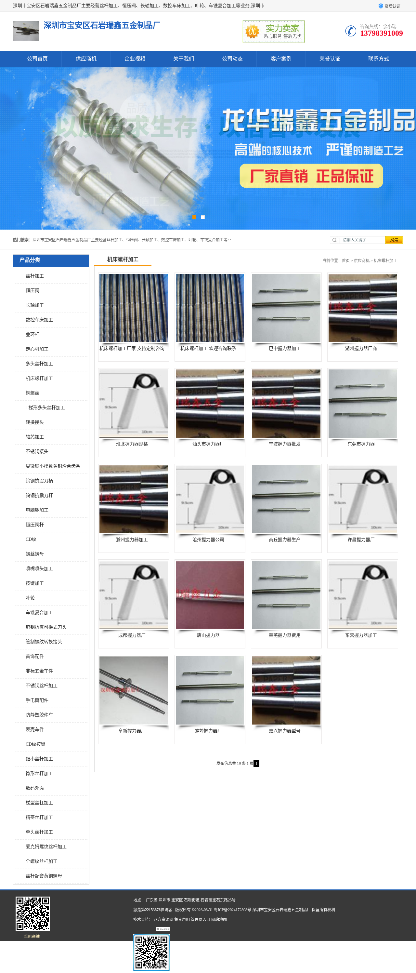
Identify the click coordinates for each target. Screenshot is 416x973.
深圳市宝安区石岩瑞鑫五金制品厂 (281, 910)
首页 (346, 261)
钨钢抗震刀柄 (39, 480)
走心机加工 (37, 349)
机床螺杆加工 (39, 378)
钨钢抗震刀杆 (39, 495)
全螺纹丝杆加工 (42, 861)
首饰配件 (35, 656)
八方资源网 (163, 919)
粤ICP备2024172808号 (232, 910)
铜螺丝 (32, 393)
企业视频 (134, 58)
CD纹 (31, 539)
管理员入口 (200, 919)
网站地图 (219, 919)
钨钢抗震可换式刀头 (46, 627)
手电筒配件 (37, 700)
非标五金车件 (39, 671)
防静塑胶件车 (39, 715)
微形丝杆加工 (39, 773)
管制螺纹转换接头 (44, 641)
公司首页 (37, 58)
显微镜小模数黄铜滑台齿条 (53, 466)
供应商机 (86, 58)
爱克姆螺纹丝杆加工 (46, 846)
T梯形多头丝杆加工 (45, 407)
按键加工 (35, 583)
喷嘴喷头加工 (39, 568)
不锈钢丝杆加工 (42, 685)
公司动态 (232, 58)
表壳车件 (35, 729)
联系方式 (378, 58)
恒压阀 (32, 290)
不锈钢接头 (37, 451)
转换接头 (35, 422)
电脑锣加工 (37, 510)
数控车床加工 (39, 319)
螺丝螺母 (35, 554)
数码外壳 (35, 788)
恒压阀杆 (35, 524)
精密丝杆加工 (39, 817)
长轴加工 (35, 305)
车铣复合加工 (39, 612)
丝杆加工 (35, 275)
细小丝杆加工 (39, 758)
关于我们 (183, 58)
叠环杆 (32, 334)
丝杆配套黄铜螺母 (44, 875)
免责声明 (182, 919)
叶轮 (30, 597)
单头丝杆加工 (39, 832)
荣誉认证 (329, 58)
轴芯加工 (35, 436)
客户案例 (281, 58)
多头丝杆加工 (39, 363)
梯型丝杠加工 (39, 802)
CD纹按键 (36, 744)
